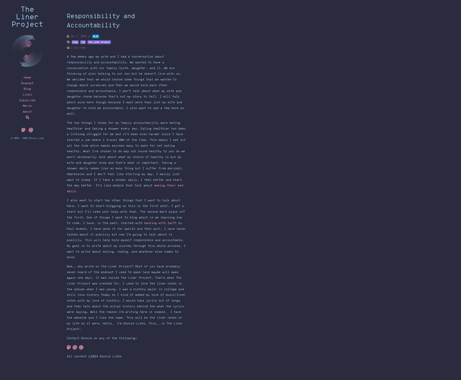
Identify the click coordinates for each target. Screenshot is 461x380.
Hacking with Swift (160, 223)
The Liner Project (27, 17)
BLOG (95, 36)
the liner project (99, 42)
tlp (83, 42)
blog (75, 42)
